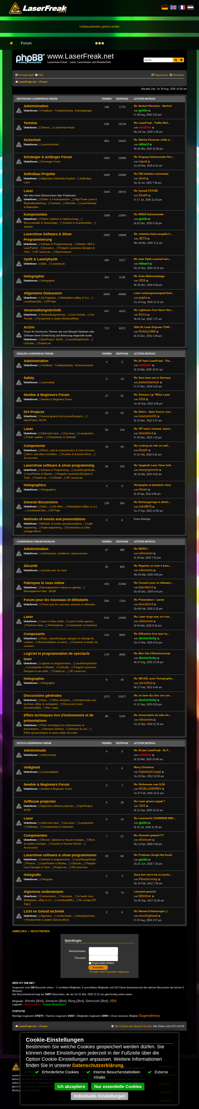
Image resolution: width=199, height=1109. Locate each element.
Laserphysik (58, 263)
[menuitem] (39, 75)
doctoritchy (147, 638)
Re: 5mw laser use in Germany (152, 377)
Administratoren (32, 1004)
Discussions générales (43, 695)
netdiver (145, 127)
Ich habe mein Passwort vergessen (109, 971)
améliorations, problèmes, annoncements (64, 553)
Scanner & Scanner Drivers (66, 843)
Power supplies (35, 437)
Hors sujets (52, 707)
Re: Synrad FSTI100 (146, 190)
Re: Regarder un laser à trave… (152, 565)
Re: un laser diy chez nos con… (153, 695)
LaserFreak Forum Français (36, 541)
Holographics (35, 485)
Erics (143, 314)
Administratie (35, 750)
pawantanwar (149, 382)
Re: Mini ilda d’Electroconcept (152, 653)
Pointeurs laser (35, 625)
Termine (30, 123)
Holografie (32, 875)
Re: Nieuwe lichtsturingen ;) (150, 911)
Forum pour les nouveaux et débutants (56, 600)
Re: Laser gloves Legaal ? (149, 801)
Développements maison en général (60, 587)
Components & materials (62, 437)
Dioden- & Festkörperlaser (55, 199)
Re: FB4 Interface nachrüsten (151, 173)
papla (143, 297)
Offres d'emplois (61, 700)
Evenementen (48, 896)
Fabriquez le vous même (44, 583)
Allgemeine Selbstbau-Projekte (58, 178)
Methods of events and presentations (55, 519)
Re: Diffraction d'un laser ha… (152, 633)
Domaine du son (78, 728)
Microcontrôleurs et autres (53, 642)
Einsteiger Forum (51, 161)
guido (143, 110)
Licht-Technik (78, 314)
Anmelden (19, 931)
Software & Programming (54, 470)
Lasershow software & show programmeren (60, 855)
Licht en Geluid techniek (44, 911)
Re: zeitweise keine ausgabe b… (153, 234)
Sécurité (31, 566)
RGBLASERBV (150, 789)
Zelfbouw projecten (40, 801)
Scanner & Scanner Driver (77, 454)
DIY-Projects (34, 412)
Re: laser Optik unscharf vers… (152, 259)
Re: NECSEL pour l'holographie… (154, 678)
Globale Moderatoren (54, 1004)
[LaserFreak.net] (30, 58)
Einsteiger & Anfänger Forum (48, 157)
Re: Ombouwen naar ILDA (149, 784)
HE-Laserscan (79, 867)
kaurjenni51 (148, 416)
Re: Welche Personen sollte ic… (153, 139)
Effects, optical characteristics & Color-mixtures (67, 450)
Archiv (29, 327)
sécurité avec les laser (54, 570)
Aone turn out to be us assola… (153, 874)
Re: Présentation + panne (149, 599)
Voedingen (32, 826)
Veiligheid (32, 767)
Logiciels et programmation (56, 663)
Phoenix (31, 863)
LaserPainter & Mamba (39, 473)
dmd (142, 178)
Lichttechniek (64, 915)
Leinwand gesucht (145, 891)
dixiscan (145, 839)
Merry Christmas (144, 767)
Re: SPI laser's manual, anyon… (153, 428)
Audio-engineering (51, 527)
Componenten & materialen (58, 826)
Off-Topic (51, 301)
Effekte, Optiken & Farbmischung (59, 219)
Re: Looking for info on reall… (152, 445)
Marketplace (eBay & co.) (82, 506)
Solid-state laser (49, 433)
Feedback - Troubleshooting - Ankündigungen (66, 110)
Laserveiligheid (49, 771)
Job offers (58, 506)
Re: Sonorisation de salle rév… (152, 715)
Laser (28, 191)
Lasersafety (48, 382)
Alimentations (56, 625)
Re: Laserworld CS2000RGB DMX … (155, 818)
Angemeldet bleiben (102, 963)
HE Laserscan (43, 251)
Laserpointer (86, 433)
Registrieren (40, 931)
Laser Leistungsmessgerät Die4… (154, 293)
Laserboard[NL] (66, 900)
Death (143, 195)
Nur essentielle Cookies (118, 1086)
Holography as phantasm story (152, 484)
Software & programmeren (55, 859)
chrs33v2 (146, 683)
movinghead (148, 916)
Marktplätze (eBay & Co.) (75, 297)
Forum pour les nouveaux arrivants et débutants (68, 604)
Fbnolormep (148, 879)
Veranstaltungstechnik (42, 310)
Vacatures (67, 896)
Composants (34, 634)
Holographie (34, 276)
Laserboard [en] (37, 510)
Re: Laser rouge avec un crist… (153, 616)
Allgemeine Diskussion (43, 293)
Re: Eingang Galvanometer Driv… (154, 156)
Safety (29, 378)
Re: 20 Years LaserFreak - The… (153, 360)
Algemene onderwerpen (43, 892)
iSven (143, 489)
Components (34, 446)
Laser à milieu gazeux (81, 621)
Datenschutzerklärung (97, 1065)
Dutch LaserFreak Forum (34, 743)
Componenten (35, 835)
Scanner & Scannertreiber (77, 222)
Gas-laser (69, 433)
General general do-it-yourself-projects (62, 416)
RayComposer (63, 251)
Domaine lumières (54, 728)
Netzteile (70, 203)
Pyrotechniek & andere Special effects (48, 919)
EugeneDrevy (149, 1016)
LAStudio (56, 477)
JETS (143, 238)
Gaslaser (56, 203)
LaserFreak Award (64, 127)
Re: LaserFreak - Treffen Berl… (152, 122)
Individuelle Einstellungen (99, 1096)
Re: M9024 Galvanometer (149, 214)
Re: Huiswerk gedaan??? (149, 835)
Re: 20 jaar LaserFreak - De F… (152, 750)
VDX (142, 280)
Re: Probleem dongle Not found (153, 855)
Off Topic (55, 510)
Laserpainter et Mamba (41, 667)
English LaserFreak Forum (35, 353)
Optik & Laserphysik (41, 259)
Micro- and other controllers (42, 454)
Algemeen (46, 915)
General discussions (41, 502)
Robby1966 (147, 331)
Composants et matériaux (82, 625)
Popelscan (45, 343)
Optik (43, 263)
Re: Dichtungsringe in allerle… (152, 502)
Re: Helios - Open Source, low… (153, 411)
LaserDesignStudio (79, 339)
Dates (44, 506)
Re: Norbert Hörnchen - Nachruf (153, 105)
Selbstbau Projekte (39, 174)
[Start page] (13, 43)
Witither (145, 896)
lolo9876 (145, 506)
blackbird (146, 433)
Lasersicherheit (49, 144)
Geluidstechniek (85, 915)
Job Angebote (48, 297)
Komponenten (35, 214)
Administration (36, 106)
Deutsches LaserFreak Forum (37, 98)
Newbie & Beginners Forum (46, 395)
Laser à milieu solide (52, 621)
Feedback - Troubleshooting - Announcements (67, 365)
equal (143, 161)
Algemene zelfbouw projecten (57, 806)
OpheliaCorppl (150, 772)
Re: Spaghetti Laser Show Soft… (153, 465)
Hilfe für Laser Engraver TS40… (153, 327)
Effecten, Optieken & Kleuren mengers (62, 839)
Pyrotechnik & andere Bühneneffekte (58, 318)
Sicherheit (32, 140)
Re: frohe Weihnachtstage (149, 276)
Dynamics (49, 248)
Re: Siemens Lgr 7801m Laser (152, 394)
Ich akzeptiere (71, 1086)
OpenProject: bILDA (52, 339)
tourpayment (148, 470)
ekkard (144, 144)
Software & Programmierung (56, 244)
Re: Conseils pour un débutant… (153, 582)
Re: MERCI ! (141, 548)
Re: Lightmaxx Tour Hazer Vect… (153, 310)
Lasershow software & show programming (59, 465)
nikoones (146, 553)
